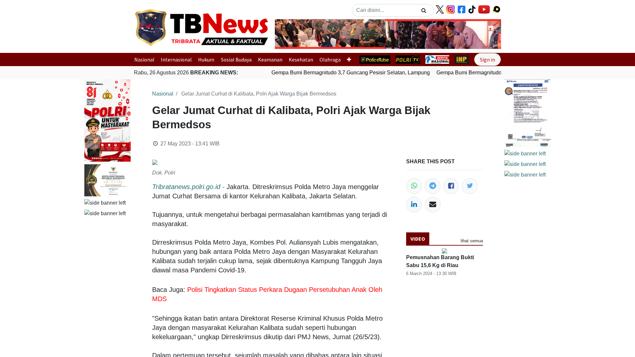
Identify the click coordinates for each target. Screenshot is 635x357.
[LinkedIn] (414, 205)
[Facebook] (451, 186)
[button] (292, 34)
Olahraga (330, 59)
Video (417, 238)
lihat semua (472, 240)
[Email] (433, 205)
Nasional (144, 59)
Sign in (487, 59)
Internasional (176, 59)
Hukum (206, 59)
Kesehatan (301, 59)
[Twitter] (470, 186)
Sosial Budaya (236, 59)
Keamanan (270, 59)
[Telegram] (433, 186)
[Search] (423, 10)
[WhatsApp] (414, 186)
